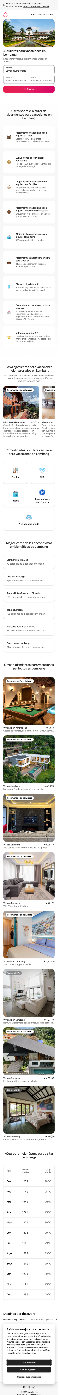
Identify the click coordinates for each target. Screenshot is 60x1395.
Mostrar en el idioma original (36, 6)
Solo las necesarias (29, 1369)
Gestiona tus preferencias (29, 1377)
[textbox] (16, 80)
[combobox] (29, 71)
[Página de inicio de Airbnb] (5, 14)
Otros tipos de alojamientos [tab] (42, 1319)
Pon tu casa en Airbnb (42, 14)
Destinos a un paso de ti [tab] (14, 1319)
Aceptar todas (29, 1362)
